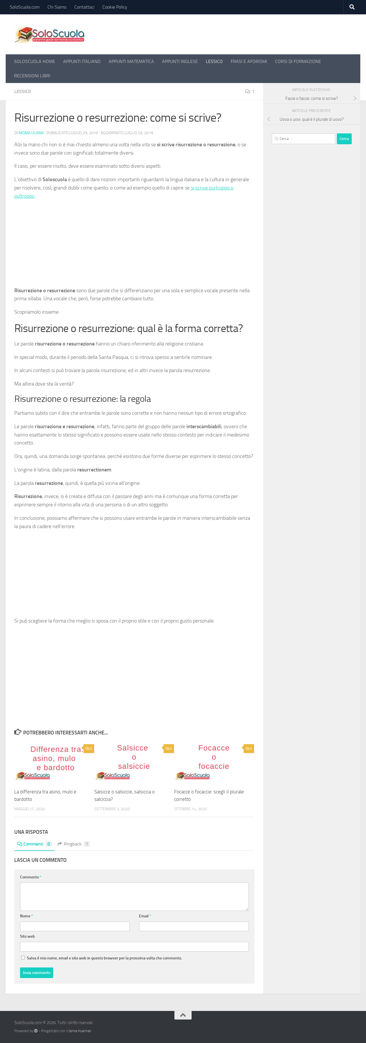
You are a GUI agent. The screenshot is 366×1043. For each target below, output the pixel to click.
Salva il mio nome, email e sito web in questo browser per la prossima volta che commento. (104, 958)
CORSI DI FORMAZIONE (298, 61)
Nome (26, 916)
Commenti (36, 844)
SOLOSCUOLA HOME (34, 61)
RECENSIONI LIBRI (32, 75)
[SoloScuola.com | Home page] (49, 34)
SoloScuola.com (24, 7)
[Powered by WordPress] (36, 1031)
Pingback (76, 844)
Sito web (27, 936)
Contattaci (84, 7)
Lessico (22, 91)
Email (145, 916)
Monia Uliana (31, 133)
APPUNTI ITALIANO (82, 61)
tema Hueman (80, 1031)
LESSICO (214, 61)
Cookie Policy (114, 7)
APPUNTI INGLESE (180, 61)
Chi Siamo (56, 7)
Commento (30, 877)
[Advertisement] (134, 246)
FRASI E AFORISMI (249, 61)
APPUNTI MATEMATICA (131, 61)
